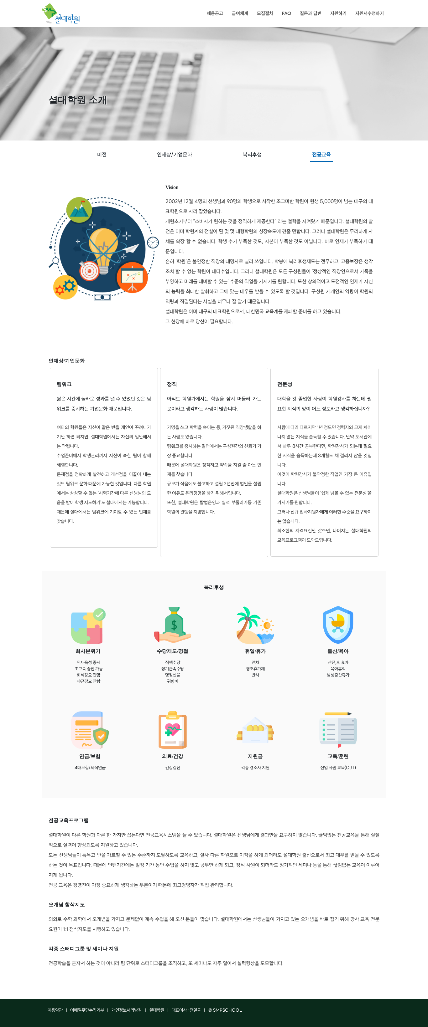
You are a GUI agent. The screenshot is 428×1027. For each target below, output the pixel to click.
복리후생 (252, 155)
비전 (102, 155)
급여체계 (240, 13)
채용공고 (215, 13)
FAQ (286, 13)
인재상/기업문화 (174, 155)
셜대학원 (156, 1010)
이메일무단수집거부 (87, 1010)
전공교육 (321, 155)
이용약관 (55, 1010)
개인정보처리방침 (127, 1010)
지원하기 (338, 13)
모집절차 (265, 13)
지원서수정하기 (369, 13)
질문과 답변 (310, 13)
